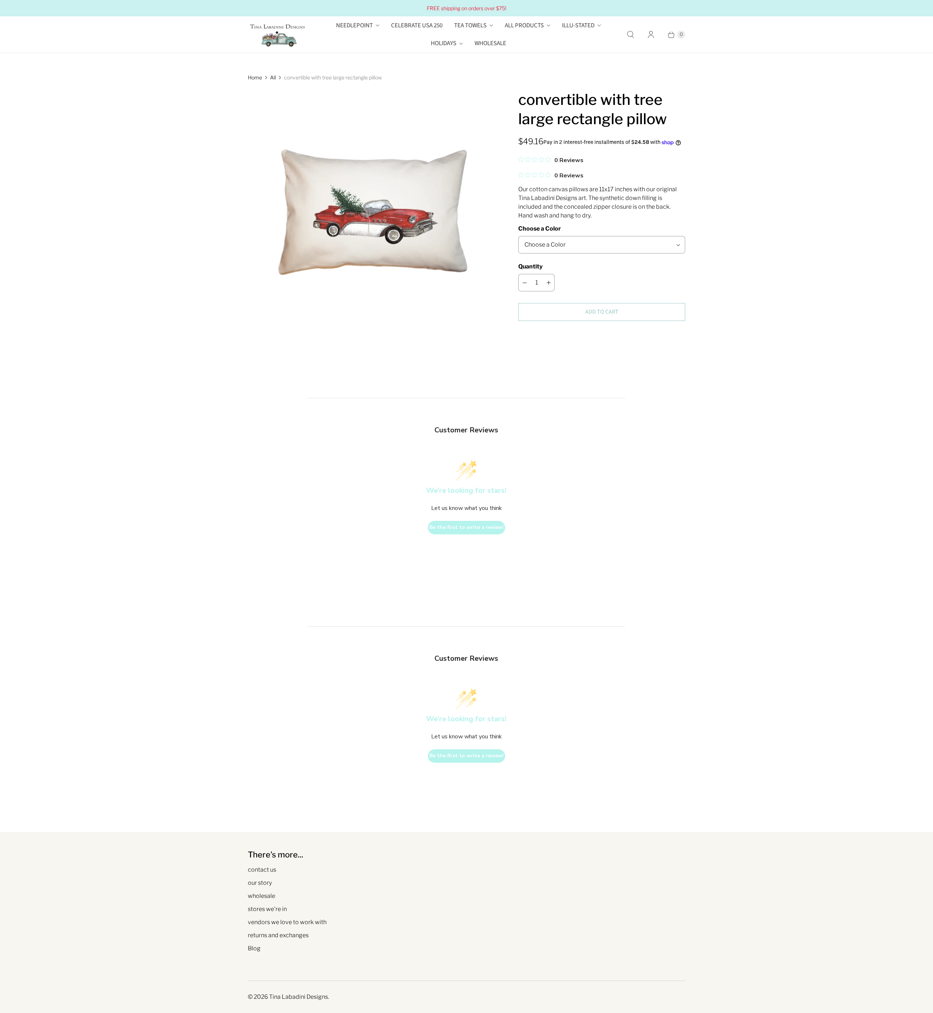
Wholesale (490, 43)
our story (260, 882)
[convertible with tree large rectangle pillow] (373, 215)
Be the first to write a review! (466, 527)
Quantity (530, 266)
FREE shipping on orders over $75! (466, 8)
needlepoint (354, 25)
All (273, 77)
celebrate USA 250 (416, 25)
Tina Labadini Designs (298, 996)
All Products (524, 25)
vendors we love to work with (287, 922)
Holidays (443, 43)
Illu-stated (578, 25)
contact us (262, 869)
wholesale (261, 895)
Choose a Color (539, 228)
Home (255, 77)
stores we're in (267, 909)
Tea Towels (470, 25)
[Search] (630, 34)
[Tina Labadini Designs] (277, 34)
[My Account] (651, 34)
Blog (254, 948)
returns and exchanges (278, 935)
